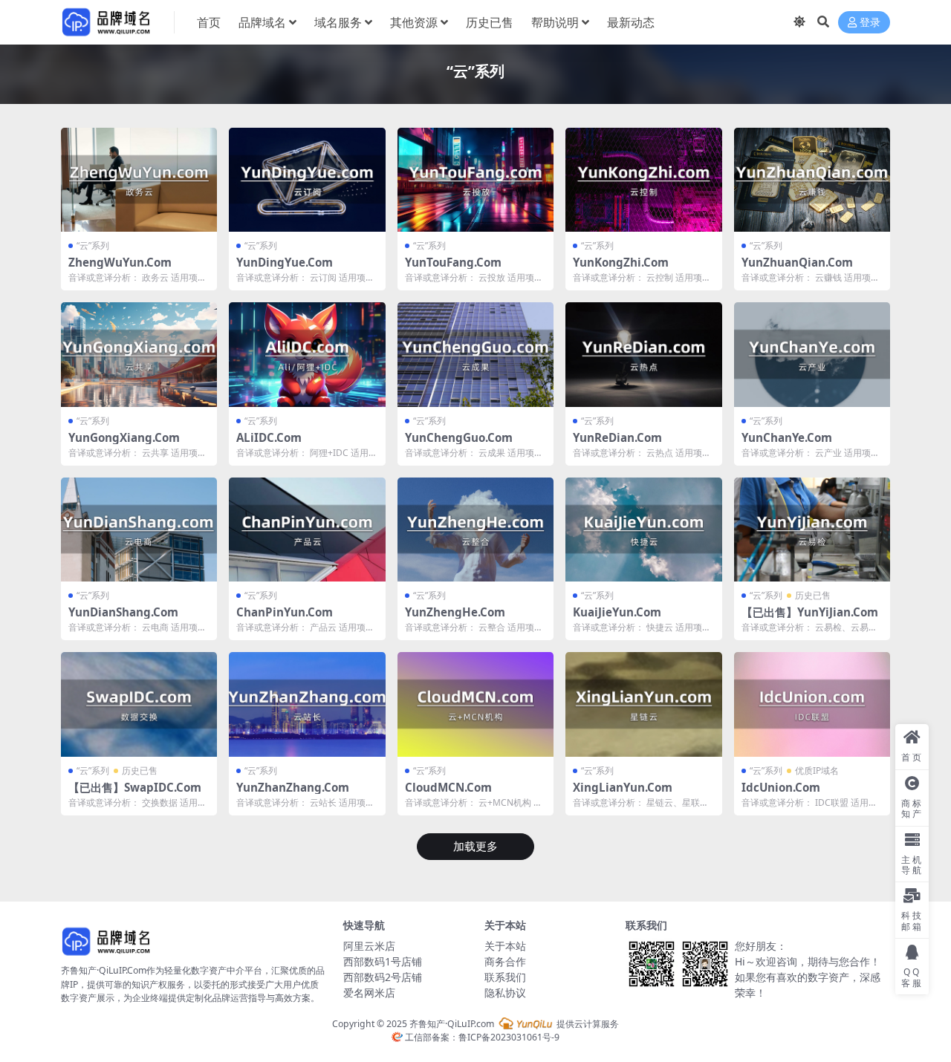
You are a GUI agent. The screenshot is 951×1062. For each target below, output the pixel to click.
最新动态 (631, 22)
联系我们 (505, 977)
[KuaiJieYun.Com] (643, 530)
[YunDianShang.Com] (139, 530)
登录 (870, 22)
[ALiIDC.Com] (307, 354)
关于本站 (505, 946)
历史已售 (489, 22)
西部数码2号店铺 (382, 977)
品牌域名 (262, 22)
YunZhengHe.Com (455, 612)
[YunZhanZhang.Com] (307, 704)
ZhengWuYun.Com (120, 262)
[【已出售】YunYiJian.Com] (812, 530)
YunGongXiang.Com (124, 437)
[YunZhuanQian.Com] (812, 180)
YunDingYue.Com (284, 262)
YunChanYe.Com (786, 437)
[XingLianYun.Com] (643, 704)
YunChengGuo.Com (459, 437)
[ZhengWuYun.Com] (139, 180)
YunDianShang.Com (123, 612)
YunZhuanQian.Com (797, 262)
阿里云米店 (369, 946)
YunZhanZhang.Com (292, 787)
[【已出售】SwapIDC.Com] (139, 704)
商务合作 (505, 961)
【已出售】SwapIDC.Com (134, 787)
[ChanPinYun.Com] (307, 530)
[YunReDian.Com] (643, 354)
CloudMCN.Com (448, 787)
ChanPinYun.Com (284, 612)
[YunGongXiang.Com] (139, 354)
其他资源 (414, 22)
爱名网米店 (369, 993)
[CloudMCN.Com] (475, 704)
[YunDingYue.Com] (307, 180)
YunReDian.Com (617, 437)
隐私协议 (505, 993)
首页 (209, 22)
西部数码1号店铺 (382, 961)
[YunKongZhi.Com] (643, 180)
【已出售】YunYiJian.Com (809, 612)
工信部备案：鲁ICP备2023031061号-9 (481, 1037)
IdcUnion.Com (780, 787)
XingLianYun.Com (622, 787)
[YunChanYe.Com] (812, 354)
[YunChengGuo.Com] (475, 354)
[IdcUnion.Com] (812, 704)
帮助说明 (555, 22)
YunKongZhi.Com (621, 262)
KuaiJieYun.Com (617, 612)
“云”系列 (93, 245)
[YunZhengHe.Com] (475, 530)
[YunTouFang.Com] (475, 180)
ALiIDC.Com (269, 437)
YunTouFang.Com (453, 262)
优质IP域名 (817, 770)
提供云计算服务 (586, 1023)
